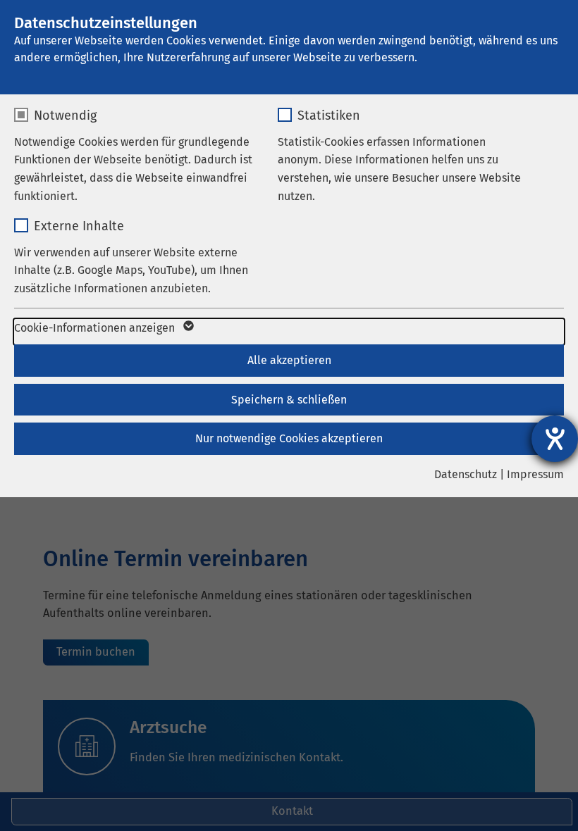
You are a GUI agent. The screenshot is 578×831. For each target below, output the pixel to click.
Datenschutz (465, 474)
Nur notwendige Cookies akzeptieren (289, 438)
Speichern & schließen (289, 399)
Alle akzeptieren (289, 360)
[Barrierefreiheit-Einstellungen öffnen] (554, 439)
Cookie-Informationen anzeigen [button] (96, 328)
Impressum (535, 474)
